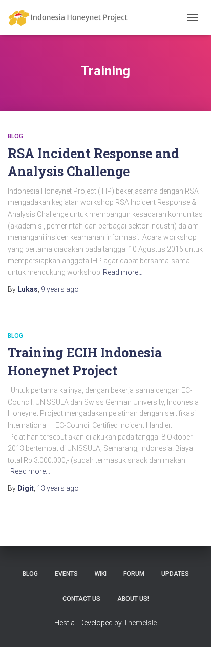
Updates (175, 573)
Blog (15, 136)
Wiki (101, 573)
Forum (133, 573)
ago (60, 289)
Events (66, 573)
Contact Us (81, 598)
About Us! (133, 598)
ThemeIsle (140, 623)
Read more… (123, 272)
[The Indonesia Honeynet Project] (72, 17)
